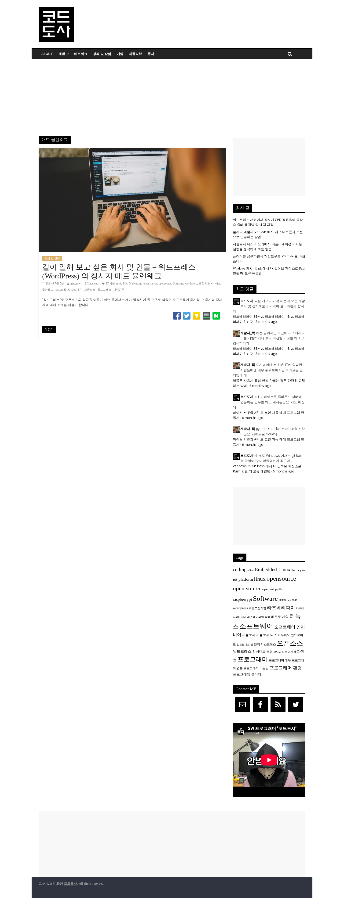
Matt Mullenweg (132, 283)
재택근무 (118, 289)
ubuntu (282, 599)
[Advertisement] (172, 93)
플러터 (256, 674)
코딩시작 (290, 651)
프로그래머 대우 (280, 660)
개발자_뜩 (247, 333)
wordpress (191, 283)
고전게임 (260, 608)
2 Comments (92, 283)
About (47, 53)
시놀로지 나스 (266, 635)
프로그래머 (253, 659)
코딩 (270, 651)
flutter (295, 570)
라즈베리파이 (281, 607)
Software (178, 283)
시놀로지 (248, 635)
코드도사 (75, 283)
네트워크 (80, 53)
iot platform (243, 579)
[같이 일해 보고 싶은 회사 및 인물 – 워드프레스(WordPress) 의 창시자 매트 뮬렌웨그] (132, 151)
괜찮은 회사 (206, 283)
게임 (120, 53)
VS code (292, 599)
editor (251, 570)
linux (260, 579)
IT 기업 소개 (113, 283)
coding (240, 569)
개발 (62, 53)
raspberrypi (242, 599)
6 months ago (260, 385)
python (280, 589)
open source (150, 283)
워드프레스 (104, 289)
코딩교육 (279, 652)
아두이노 (284, 635)
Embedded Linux (272, 569)
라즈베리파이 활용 (258, 617)
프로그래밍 (241, 674)
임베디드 (259, 651)
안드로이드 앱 (245, 644)
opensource (165, 283)
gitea (302, 570)
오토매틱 (76, 289)
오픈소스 (89, 289)
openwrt (268, 589)
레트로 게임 (280, 617)
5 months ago (266, 321)
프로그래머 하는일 (256, 668)
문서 (151, 53)
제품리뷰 (135, 53)
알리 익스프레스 (265, 644)
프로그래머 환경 (286, 667)
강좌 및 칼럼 (102, 53)
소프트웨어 (62, 289)
